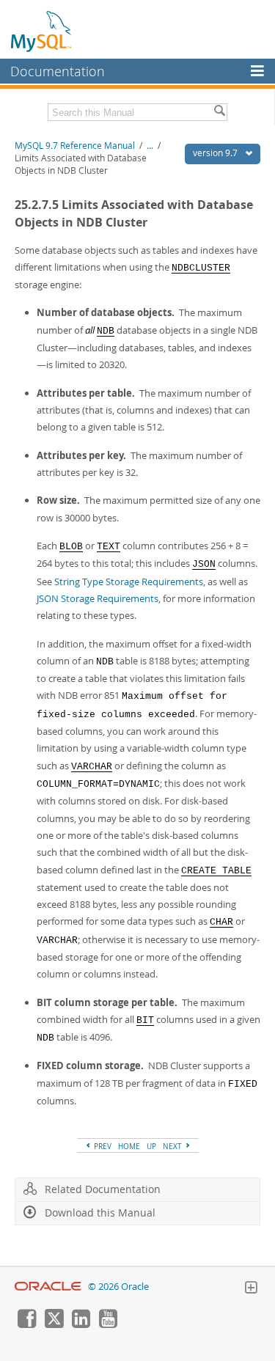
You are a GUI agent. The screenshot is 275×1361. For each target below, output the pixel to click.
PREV (101, 1146)
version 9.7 (216, 152)
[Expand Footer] (250, 1289)
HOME (129, 1146)
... (150, 145)
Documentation (57, 71)
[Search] (219, 112)
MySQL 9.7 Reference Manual (75, 145)
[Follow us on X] (53, 1324)
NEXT (173, 1146)
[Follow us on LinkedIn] (80, 1324)
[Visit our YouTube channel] (108, 1324)
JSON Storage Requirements (97, 598)
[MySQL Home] (42, 31)
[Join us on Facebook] (26, 1324)
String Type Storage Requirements (128, 581)
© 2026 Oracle (118, 1286)
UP (151, 1146)
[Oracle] (48, 1286)
